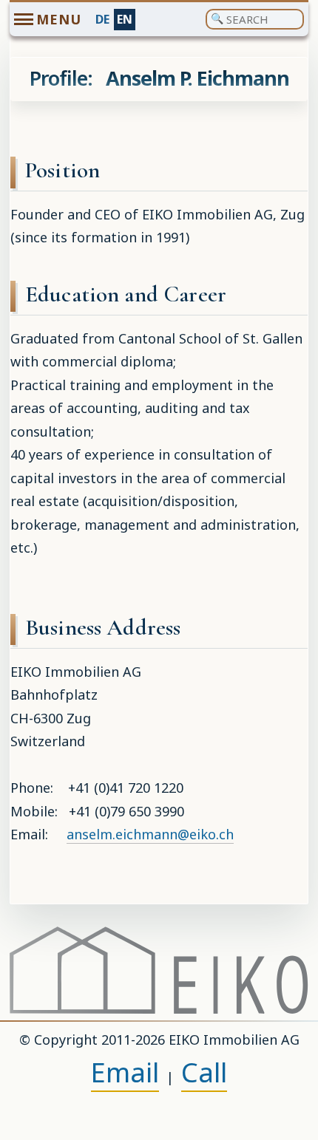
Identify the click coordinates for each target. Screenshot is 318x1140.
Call (204, 1072)
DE (102, 19)
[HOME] (159, 970)
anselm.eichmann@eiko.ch (150, 834)
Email (125, 1072)
